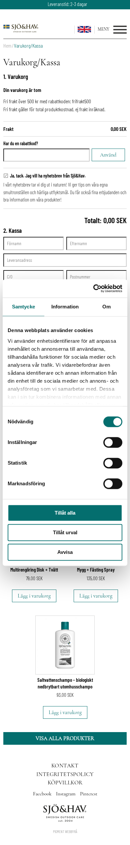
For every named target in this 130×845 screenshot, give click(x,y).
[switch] (112, 442)
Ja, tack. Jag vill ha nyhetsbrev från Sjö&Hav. (48, 176)
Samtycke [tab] (23, 306)
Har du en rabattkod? (20, 143)
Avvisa (65, 552)
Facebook (43, 794)
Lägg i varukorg (34, 596)
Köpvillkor (65, 782)
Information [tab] (65, 306)
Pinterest (88, 794)
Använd (108, 155)
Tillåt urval (65, 532)
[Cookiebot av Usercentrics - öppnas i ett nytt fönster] (93, 288)
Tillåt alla (65, 513)
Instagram (66, 794)
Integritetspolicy (65, 774)
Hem (7, 45)
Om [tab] (106, 306)
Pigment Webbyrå (65, 831)
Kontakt (65, 765)
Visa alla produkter (65, 738)
